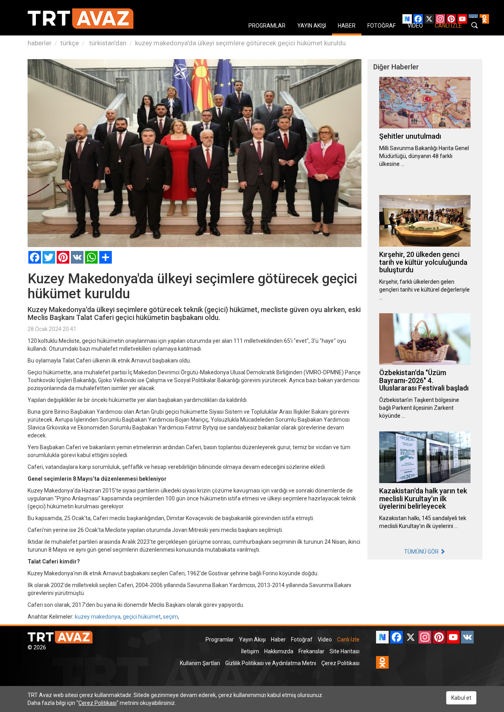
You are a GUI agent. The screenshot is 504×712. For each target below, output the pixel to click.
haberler (40, 43)
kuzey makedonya (97, 616)
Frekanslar (311, 651)
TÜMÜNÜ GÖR (422, 551)
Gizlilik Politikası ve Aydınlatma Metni (270, 663)
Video (325, 639)
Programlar (220, 639)
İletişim (250, 651)
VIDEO (415, 25)
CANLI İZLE (448, 25)
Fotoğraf (302, 639)
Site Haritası (344, 651)
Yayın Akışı (252, 639)
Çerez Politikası (340, 663)
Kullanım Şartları (200, 663)
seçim (170, 616)
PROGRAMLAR (266, 25)
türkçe (69, 43)
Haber (278, 639)
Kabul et (461, 698)
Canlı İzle (348, 639)
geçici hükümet (142, 616)
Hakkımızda (278, 651)
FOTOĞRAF (381, 25)
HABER (347, 25)
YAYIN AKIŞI (311, 25)
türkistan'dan (106, 43)
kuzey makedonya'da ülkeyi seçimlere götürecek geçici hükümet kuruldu (240, 43)
